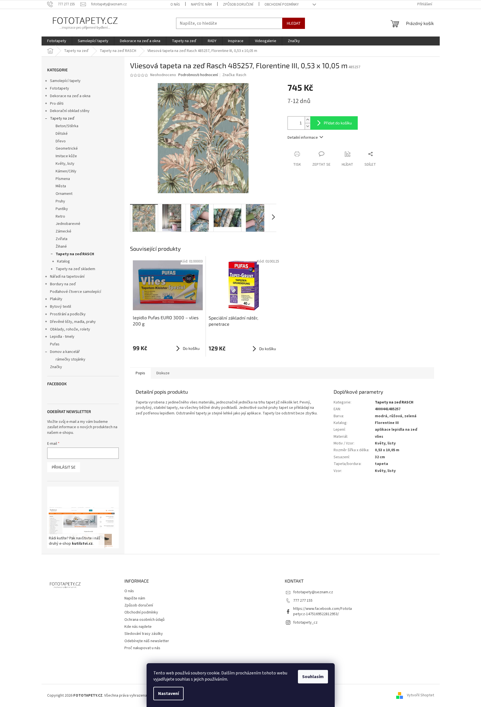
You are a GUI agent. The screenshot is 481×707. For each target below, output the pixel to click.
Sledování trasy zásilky (143, 634)
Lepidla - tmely (62, 336)
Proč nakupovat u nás (142, 648)
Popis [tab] (140, 373)
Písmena (63, 179)
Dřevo (61, 141)
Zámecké (63, 231)
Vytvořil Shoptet (420, 695)
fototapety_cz (305, 622)
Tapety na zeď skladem (75, 269)
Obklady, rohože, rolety (70, 329)
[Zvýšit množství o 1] (307, 120)
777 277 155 (303, 600)
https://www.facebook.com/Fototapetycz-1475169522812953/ (322, 611)
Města (61, 186)
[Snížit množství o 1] (307, 126)
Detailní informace (303, 137)
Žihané (61, 246)
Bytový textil (60, 306)
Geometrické (67, 148)
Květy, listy (65, 164)
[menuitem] (57, 41)
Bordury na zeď (63, 284)
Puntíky (62, 209)
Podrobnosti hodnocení (198, 75)
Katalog (63, 261)
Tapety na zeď (62, 118)
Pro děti (56, 103)
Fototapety (59, 88)
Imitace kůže (66, 156)
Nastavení (168, 693)
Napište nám (201, 4)
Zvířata (61, 239)
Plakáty (56, 299)
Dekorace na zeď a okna (70, 96)
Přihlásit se (64, 467)
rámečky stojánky (70, 359)
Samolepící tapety (65, 81)
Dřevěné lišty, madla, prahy (73, 322)
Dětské (62, 133)
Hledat (293, 23)
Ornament (64, 194)
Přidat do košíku (338, 122)
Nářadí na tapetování (67, 276)
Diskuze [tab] (163, 373)
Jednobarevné (68, 224)
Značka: (234, 75)
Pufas (55, 344)
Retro (60, 216)
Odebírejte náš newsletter (146, 641)
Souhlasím (313, 677)
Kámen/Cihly (66, 171)
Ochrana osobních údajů (144, 619)
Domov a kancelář (65, 352)
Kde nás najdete (138, 627)
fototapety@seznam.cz (313, 592)
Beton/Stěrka (67, 126)
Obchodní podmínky (282, 4)
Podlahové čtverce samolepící (75, 292)
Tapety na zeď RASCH (75, 254)
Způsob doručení (238, 4)
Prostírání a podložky (68, 314)
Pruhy (60, 201)
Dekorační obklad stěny (70, 111)
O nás (175, 4)
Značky (56, 367)
